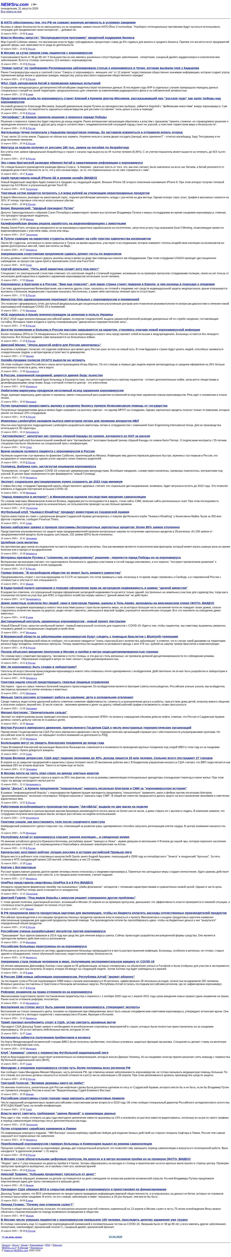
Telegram (57, 1245)
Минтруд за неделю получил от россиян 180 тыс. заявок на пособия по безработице (65, 147)
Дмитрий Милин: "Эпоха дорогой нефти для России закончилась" (51, 345)
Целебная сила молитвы (19, 542)
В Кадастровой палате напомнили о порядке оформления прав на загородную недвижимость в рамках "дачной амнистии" (94, 588)
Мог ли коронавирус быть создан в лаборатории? (39, 667)
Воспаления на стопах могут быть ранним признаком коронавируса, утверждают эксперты (70, 1007)
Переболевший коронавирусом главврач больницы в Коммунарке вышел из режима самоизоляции (76, 1143)
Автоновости (32, 371)
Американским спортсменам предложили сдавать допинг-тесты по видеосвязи (61, 253)
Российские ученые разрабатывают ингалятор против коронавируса (53, 931)
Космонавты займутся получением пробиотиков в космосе (45, 1037)
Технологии (32, 189)
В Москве (23, 1247)
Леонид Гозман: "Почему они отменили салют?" (37, 1204)
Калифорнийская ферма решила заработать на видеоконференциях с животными (63, 223)
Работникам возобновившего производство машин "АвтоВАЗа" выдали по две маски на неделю (74, 806)
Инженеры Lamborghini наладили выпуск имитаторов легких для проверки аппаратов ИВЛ (70, 421)
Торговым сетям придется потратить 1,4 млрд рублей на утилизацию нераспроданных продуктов (75, 193)
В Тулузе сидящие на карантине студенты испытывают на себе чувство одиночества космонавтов (76, 238)
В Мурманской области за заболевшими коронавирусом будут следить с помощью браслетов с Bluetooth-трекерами (89, 636)
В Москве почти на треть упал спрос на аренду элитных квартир (50, 773)
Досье (15, 1245)
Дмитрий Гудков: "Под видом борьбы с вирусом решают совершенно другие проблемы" (68, 897)
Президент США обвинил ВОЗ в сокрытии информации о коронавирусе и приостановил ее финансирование (83, 1189)
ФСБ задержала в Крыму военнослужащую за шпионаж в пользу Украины (57, 314)
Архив (24, 1245)
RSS (47, 1245)
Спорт (29, 265)
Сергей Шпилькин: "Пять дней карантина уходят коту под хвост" (50, 269)
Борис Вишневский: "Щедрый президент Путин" (37, 208)
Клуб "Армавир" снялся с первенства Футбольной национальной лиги (54, 1052)
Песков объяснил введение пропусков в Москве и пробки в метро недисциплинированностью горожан (79, 651)
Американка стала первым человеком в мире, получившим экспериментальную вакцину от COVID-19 (77, 961)
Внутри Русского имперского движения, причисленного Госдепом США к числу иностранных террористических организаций (96, 727)
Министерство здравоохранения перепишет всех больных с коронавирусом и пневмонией (70, 299)
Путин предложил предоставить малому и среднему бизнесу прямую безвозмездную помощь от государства (84, 405)
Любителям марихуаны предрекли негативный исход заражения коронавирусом (62, 390)
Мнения (30, 219)
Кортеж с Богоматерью (18, 867)
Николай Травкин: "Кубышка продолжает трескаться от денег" (48, 1174)
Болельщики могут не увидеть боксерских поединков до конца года (52, 743)
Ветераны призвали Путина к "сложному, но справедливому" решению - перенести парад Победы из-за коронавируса (91, 557)
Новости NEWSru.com (16, 1250)
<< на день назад (12, 1237)
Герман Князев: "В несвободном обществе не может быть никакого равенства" (61, 572)
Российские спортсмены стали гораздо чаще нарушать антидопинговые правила (62, 1098)
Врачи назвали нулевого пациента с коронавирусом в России (48, 451)
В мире (29, 33)
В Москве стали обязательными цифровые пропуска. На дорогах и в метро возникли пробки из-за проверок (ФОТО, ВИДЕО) (96, 1159)
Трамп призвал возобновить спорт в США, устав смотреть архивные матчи (58, 1022)
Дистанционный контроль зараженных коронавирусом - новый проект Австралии (63, 621)
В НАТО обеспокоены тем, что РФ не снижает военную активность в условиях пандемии (68, 22)
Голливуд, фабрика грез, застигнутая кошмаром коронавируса (48, 466)
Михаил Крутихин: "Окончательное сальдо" (34, 712)
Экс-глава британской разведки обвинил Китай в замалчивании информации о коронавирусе (72, 162)
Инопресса (31, 250)
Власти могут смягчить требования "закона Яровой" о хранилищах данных (58, 1113)
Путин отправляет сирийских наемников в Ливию (38, 1128)
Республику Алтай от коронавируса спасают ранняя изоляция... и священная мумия (65, 837)
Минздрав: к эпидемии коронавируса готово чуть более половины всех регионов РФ (65, 1068)
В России (30, 49)
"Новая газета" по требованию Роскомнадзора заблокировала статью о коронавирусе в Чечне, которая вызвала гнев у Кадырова (100, 68)
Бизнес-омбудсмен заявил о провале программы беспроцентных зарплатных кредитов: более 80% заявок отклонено (90, 527)
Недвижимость (33, 599)
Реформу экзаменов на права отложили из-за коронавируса (46, 992)
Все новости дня (11, 11)
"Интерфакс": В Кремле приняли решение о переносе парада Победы (54, 117)
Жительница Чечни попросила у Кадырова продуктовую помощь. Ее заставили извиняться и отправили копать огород (91, 132)
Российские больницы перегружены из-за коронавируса (44, 946)
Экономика (31, 538)
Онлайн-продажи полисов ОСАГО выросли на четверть (43, 360)
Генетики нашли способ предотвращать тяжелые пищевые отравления (55, 682)
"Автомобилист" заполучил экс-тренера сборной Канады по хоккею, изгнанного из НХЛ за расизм (75, 436)
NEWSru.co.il (9, 1247)
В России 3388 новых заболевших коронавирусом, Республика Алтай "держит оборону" (68, 976)
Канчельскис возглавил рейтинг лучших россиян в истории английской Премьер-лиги (66, 852)
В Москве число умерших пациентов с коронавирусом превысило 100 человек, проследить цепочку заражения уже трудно (94, 1219)
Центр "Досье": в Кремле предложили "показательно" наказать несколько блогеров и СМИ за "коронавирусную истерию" (94, 788)
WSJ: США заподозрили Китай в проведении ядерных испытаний (50, 83)
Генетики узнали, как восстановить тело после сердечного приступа (53, 821)
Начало (6, 1245)
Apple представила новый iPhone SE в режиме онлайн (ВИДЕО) (49, 178)
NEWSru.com (15, 4)
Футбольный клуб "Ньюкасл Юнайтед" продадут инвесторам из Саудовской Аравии (65, 512)
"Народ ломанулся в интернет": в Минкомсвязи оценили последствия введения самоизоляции (73, 496)
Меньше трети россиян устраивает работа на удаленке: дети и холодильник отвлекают (67, 697)
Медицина (31, 310)
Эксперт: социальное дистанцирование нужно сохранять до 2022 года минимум (61, 481)
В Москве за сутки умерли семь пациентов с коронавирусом (47, 53)
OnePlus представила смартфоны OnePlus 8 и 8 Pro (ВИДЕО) (47, 882)
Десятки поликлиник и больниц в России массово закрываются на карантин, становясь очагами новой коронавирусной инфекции (100, 329)
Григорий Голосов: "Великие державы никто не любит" (43, 1083)
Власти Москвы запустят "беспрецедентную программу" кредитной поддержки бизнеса (67, 37)
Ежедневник (36, 1245)
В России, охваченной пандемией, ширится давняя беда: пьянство (52, 375)
